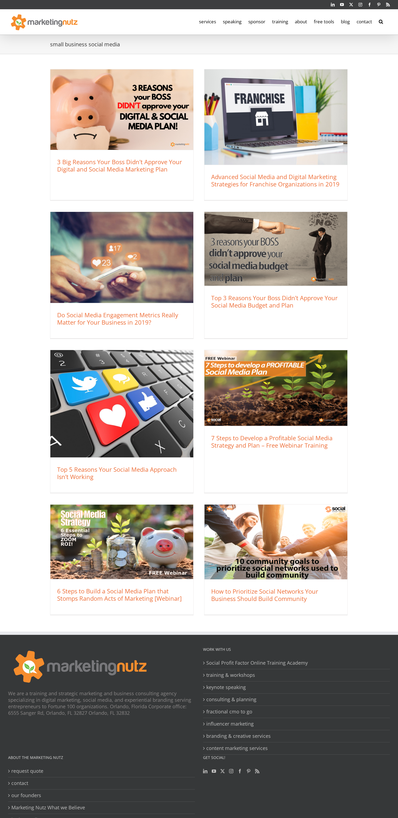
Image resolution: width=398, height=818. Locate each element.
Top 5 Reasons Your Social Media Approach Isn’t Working (117, 473)
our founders (26, 795)
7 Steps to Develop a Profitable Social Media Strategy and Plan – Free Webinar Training (271, 441)
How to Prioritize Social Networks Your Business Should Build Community (264, 595)
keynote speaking (226, 687)
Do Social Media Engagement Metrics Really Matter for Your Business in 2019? (117, 318)
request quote (27, 771)
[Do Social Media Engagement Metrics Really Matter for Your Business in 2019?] (121, 257)
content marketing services (237, 748)
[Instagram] (231, 771)
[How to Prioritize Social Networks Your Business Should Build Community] (275, 542)
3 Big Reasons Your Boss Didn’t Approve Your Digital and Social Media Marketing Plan (119, 165)
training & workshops (230, 675)
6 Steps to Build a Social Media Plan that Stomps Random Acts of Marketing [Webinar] (119, 594)
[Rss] (257, 771)
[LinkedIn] (205, 771)
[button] (381, 21)
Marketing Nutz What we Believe (48, 807)
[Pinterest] (248, 771)
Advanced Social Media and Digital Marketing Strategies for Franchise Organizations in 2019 (275, 180)
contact (19, 783)
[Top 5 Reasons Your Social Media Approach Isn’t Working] (121, 403)
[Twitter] (222, 771)
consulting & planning (231, 699)
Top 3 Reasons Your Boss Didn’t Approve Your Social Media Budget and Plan (274, 301)
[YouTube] (214, 771)
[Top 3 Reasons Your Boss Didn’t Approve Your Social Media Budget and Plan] (275, 249)
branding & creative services (238, 736)
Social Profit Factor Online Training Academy (257, 663)
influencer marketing (230, 724)
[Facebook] (240, 771)
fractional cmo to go (229, 712)
